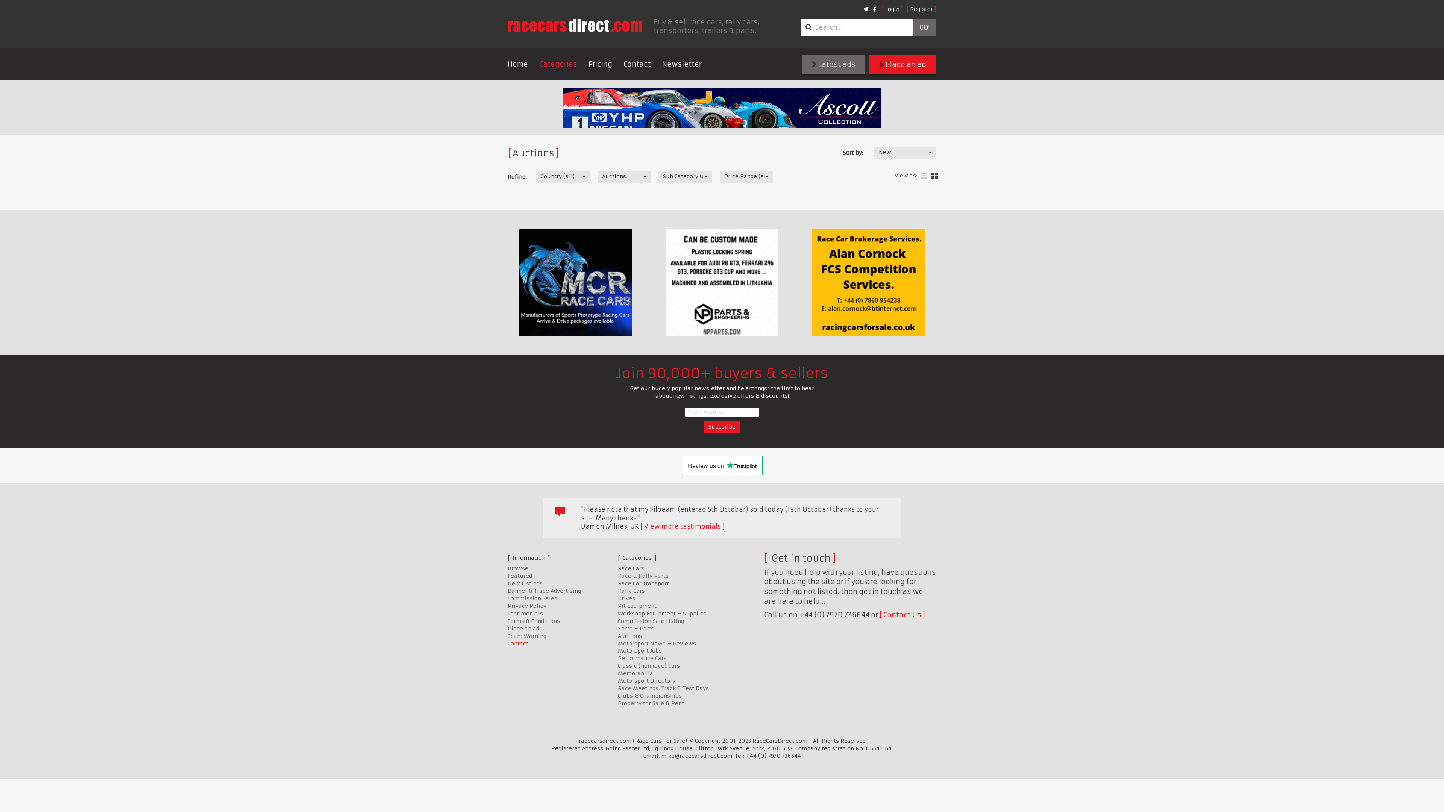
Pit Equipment (637, 606)
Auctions (630, 636)
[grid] (934, 176)
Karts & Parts (636, 628)
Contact (637, 64)
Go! (924, 27)
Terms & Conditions (534, 621)
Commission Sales (532, 598)
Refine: (517, 176)
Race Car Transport (643, 583)
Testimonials (525, 613)
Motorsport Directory (646, 680)
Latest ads (836, 64)
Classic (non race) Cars (649, 665)
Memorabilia (635, 673)
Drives (626, 598)
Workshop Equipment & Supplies (662, 613)
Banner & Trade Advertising (544, 591)
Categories (558, 64)
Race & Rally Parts (643, 576)
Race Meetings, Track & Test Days (663, 688)
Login (892, 9)
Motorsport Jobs (640, 650)
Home (518, 64)
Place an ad (905, 64)
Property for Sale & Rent (651, 703)
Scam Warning (527, 636)
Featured (520, 576)
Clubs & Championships (650, 695)
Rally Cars (631, 591)
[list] (924, 176)
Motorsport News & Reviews (657, 643)
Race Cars (631, 568)
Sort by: (853, 152)
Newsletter (682, 64)
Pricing (600, 64)
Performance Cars (642, 658)
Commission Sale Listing (651, 621)
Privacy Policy (527, 606)
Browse (518, 568)
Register (921, 9)
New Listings (525, 583)
